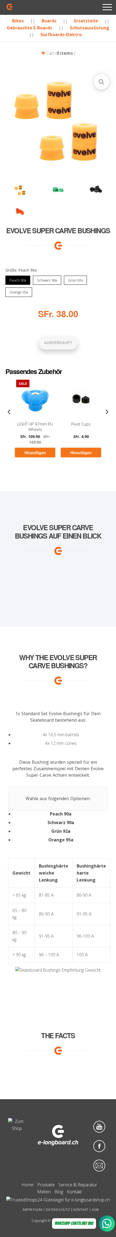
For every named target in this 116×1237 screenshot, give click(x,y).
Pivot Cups (81, 424)
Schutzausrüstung (89, 28)
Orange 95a (19, 291)
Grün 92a (75, 279)
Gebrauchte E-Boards (29, 28)
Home (27, 1185)
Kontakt (74, 1192)
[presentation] (9, 412)
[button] (101, 82)
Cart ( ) (60, 53)
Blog (58, 1192)
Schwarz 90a (47, 279)
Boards (49, 21)
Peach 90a (18, 279)
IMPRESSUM (32, 1209)
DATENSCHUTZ (58, 1209)
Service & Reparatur (78, 1185)
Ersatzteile (86, 21)
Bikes (18, 21)
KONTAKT (80, 1209)
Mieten (44, 1192)
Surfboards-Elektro (61, 34)
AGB (95, 1209)
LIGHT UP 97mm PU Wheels (35, 427)
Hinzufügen (35, 452)
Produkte (46, 1185)
